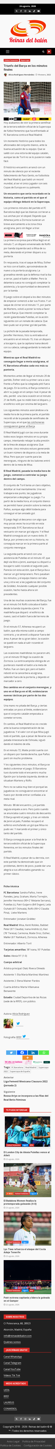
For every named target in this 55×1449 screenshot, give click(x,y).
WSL (31, 1145)
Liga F (25, 1145)
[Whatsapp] (44, 1052)
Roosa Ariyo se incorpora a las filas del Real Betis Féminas (26, 1095)
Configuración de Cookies (38, 1445)
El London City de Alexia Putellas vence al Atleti (27, 1132)
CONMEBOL (10, 1408)
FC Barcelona (17, 1067)
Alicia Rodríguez (21, 1013)
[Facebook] (22, 1052)
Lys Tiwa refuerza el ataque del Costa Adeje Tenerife (27, 1229)
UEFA (6, 1390)
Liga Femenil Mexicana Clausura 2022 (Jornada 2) (26, 1081)
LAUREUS (9, 1402)
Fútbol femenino (11, 60)
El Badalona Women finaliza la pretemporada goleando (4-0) (27, 1180)
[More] (27, 1057)
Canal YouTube (12, 1369)
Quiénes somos (12, 1342)
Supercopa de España (20, 1071)
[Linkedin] (33, 1052)
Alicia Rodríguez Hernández (21, 74)
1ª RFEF (10, 1194)
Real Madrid (31, 1067)
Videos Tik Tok (12, 1375)
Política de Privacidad (33, 1441)
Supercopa (25, 60)
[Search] (43, 52)
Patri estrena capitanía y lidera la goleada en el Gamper (27, 1277)
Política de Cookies (10, 1445)
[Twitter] (11, 1052)
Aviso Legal (13, 1441)
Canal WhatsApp (13, 1356)
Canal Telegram (12, 1362)
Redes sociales (49, 51)
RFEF (19, 1037)
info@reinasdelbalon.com (18, 1335)
